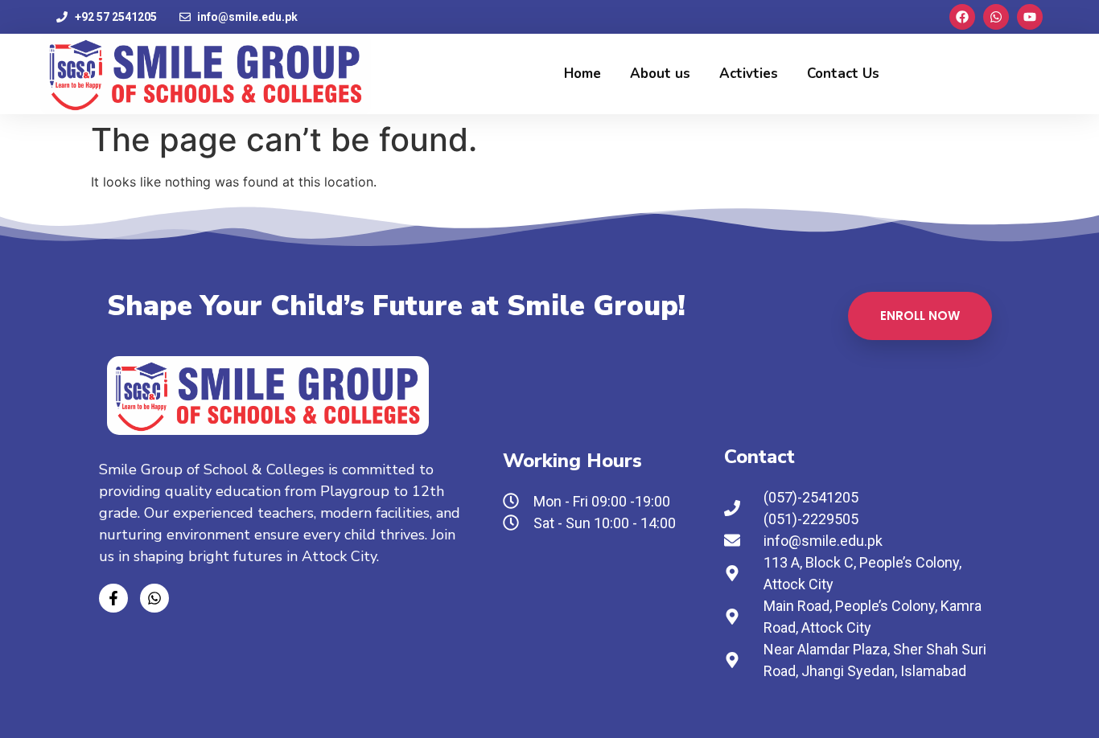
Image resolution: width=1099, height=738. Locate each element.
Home (582, 73)
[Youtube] (1030, 17)
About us (660, 73)
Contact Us (843, 73)
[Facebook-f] (113, 598)
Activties (748, 73)
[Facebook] (962, 17)
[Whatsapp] (996, 17)
